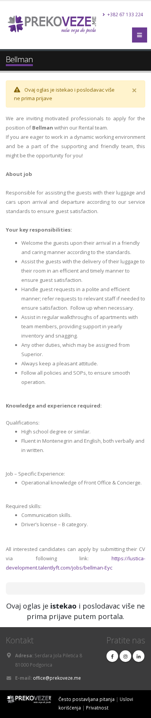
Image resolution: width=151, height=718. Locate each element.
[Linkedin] (138, 656)
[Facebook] (112, 656)
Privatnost (97, 707)
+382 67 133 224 (124, 14)
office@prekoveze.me (57, 678)
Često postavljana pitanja (86, 699)
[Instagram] (125, 656)
